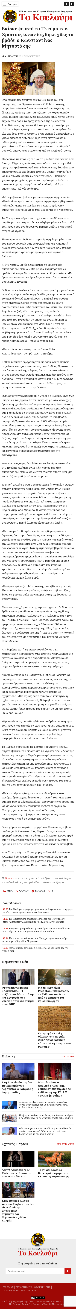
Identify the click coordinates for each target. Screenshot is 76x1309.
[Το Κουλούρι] (38, 1245)
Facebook (66, 4)
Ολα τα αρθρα (67, 1056)
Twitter (72, 4)
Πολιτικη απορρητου (16, 1290)
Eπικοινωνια (24, 1287)
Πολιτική (8, 1056)
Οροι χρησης (42, 1287)
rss (34, 1290)
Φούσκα (10, 878)
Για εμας (8, 1287)
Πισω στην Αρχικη (65, 1144)
